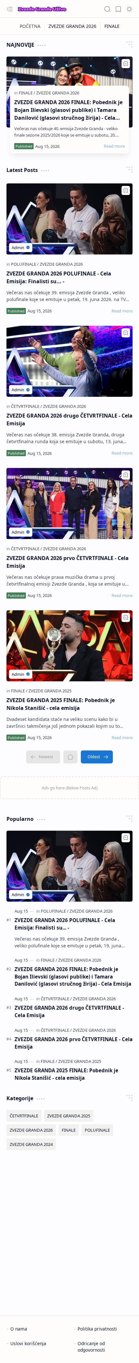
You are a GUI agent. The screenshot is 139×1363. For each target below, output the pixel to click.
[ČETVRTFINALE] (26, 406)
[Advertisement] (69, 1233)
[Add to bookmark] (126, 63)
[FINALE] (112, 26)
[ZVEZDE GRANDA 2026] (73, 26)
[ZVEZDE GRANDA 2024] (31, 1144)
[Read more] (114, 146)
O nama (18, 1329)
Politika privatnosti (97, 1329)
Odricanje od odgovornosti (91, 1346)
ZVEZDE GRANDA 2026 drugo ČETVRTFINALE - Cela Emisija (69, 419)
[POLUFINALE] (25, 264)
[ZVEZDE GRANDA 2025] (49, 691)
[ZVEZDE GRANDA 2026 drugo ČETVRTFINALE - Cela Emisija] (69, 361)
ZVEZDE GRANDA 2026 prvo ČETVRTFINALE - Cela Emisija (67, 561)
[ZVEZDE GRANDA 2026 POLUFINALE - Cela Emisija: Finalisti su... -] (69, 218)
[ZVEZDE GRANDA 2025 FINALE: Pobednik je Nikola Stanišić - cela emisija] (69, 645)
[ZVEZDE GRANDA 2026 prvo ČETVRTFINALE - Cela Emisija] (69, 503)
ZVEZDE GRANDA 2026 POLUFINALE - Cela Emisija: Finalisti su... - (58, 277)
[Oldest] (97, 756)
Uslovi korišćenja (28, 1343)
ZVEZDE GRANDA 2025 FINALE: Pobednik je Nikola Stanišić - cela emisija (60, 704)
